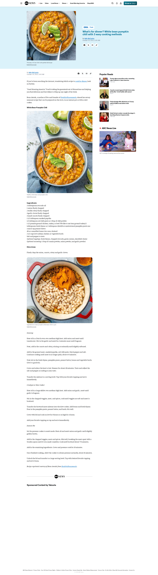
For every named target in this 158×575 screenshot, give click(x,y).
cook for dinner (81, 81)
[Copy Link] (96, 45)
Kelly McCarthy (89, 39)
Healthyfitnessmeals (68, 97)
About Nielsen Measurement (90, 570)
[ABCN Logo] (30, 3)
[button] (21, 3)
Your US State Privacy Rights (48, 570)
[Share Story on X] (88, 45)
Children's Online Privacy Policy (64, 570)
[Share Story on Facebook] (84, 45)
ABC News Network (28, 570)
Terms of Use (101, 570)
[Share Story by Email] (92, 45)
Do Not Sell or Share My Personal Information (116, 570)
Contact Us (132, 570)
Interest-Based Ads (77, 570)
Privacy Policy (36, 570)
